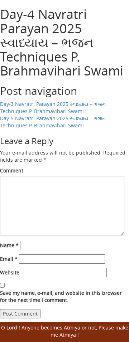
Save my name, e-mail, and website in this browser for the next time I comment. (61, 296)
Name (9, 245)
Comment (11, 170)
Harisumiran (32, 7)
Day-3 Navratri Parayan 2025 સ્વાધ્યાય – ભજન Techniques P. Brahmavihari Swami (53, 107)
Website (9, 272)
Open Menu (119, 12)
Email (9, 258)
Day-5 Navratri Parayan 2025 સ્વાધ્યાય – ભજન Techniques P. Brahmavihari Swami (53, 122)
